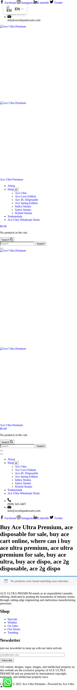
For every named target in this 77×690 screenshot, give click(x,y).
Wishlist (12, 622)
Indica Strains (23, 206)
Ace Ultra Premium (11, 179)
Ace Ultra (21, 193)
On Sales (12, 625)
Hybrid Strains (23, 213)
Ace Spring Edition (26, 203)
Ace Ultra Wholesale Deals (23, 219)
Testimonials (14, 216)
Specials (12, 619)
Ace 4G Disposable (26, 199)
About (11, 185)
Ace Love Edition (25, 196)
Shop (10, 189)
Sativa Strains (23, 209)
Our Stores (13, 629)
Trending (12, 632)
